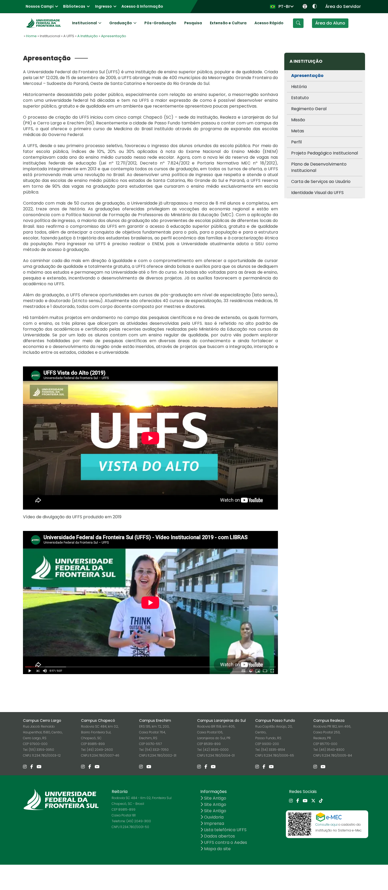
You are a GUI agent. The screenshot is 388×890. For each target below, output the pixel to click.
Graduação (120, 23)
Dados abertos (219, 836)
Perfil (296, 142)
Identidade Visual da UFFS (317, 193)
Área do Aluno (330, 23)
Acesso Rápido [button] (268, 23)
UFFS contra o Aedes (225, 842)
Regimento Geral (309, 109)
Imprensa (213, 823)
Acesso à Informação (142, 6)
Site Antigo (214, 798)
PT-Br (283, 6)
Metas (297, 131)
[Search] (298, 23)
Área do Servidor (343, 6)
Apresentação (113, 35)
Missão (298, 120)
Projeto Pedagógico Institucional (324, 153)
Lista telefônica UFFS (225, 830)
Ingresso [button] (103, 6)
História (299, 87)
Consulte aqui (326, 824)
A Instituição (87, 35)
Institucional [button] (84, 23)
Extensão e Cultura (228, 23)
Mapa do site (217, 849)
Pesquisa (193, 23)
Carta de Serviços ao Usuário (321, 181)
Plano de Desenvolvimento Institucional (319, 167)
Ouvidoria (213, 817)
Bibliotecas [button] (74, 6)
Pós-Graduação (160, 23)
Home (31, 35)
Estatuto (300, 98)
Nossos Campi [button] (40, 6)
